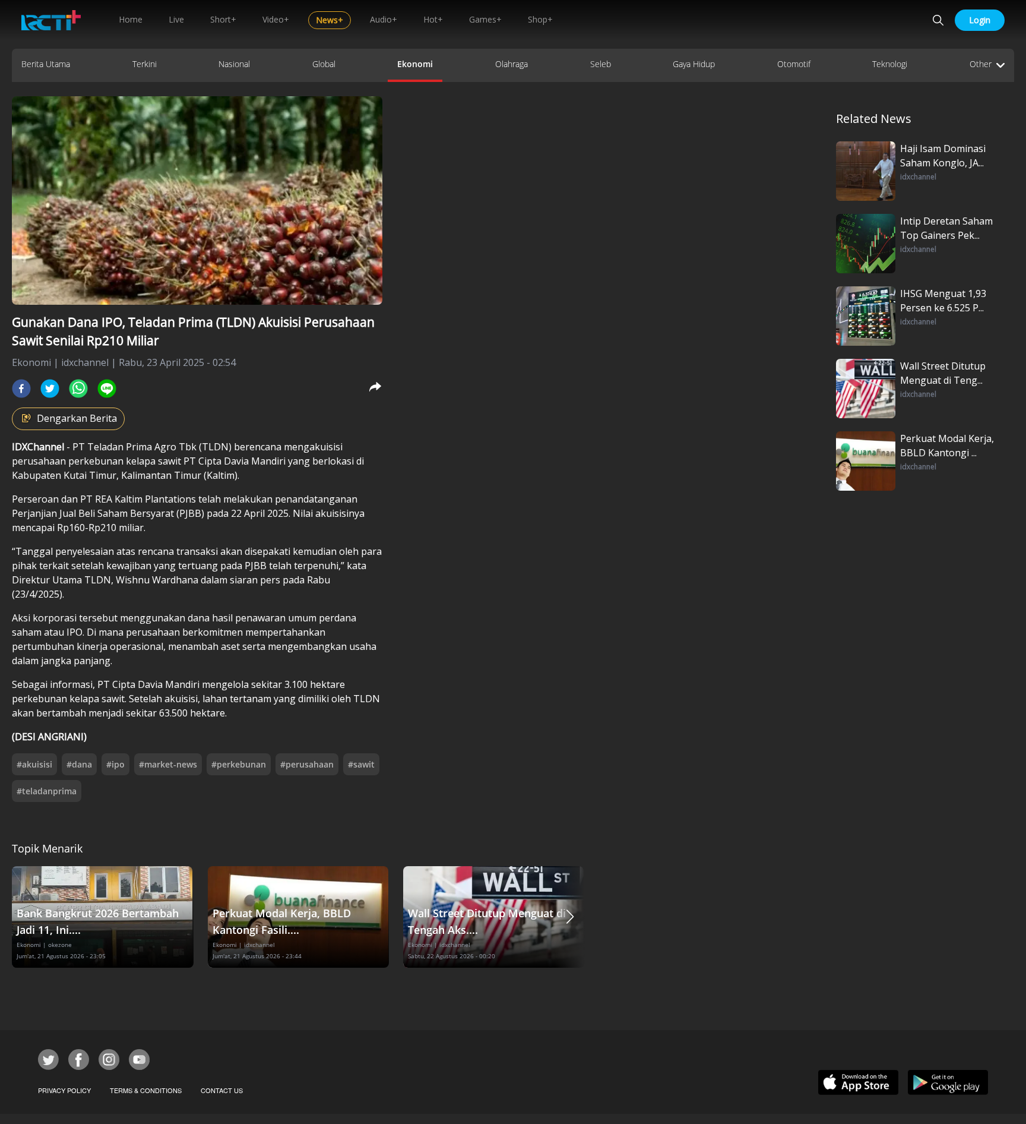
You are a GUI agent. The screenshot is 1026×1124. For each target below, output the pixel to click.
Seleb (600, 64)
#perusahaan (307, 764)
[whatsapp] (78, 388)
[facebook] (21, 388)
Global (323, 64)
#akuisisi (34, 764)
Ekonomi (415, 64)
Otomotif (793, 64)
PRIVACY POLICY (64, 1090)
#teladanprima (47, 791)
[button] (570, 917)
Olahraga (511, 64)
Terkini (144, 64)
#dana (79, 764)
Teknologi (889, 64)
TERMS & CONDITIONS (146, 1090)
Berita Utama (45, 64)
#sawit (361, 764)
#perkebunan (238, 764)
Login (979, 20)
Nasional (234, 64)
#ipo (115, 764)
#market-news (168, 764)
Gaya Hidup (694, 64)
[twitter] (49, 388)
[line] (106, 388)
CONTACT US (222, 1090)
